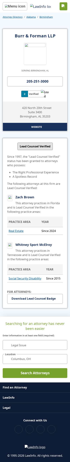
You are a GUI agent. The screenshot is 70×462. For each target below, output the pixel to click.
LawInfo (9, 398)
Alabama (31, 17)
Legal (6, 408)
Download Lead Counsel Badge (33, 299)
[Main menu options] (15, 6)
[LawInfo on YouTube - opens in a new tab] (40, 429)
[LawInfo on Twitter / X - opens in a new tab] (29, 429)
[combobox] (35, 345)
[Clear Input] (63, 345)
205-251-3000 (37, 81)
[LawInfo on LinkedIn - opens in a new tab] (51, 429)
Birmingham (46, 17)
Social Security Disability (25, 278)
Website (36, 127)
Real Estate (16, 231)
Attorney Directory (13, 17)
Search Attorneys (35, 373)
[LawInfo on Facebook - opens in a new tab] (19, 429)
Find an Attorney (15, 387)
